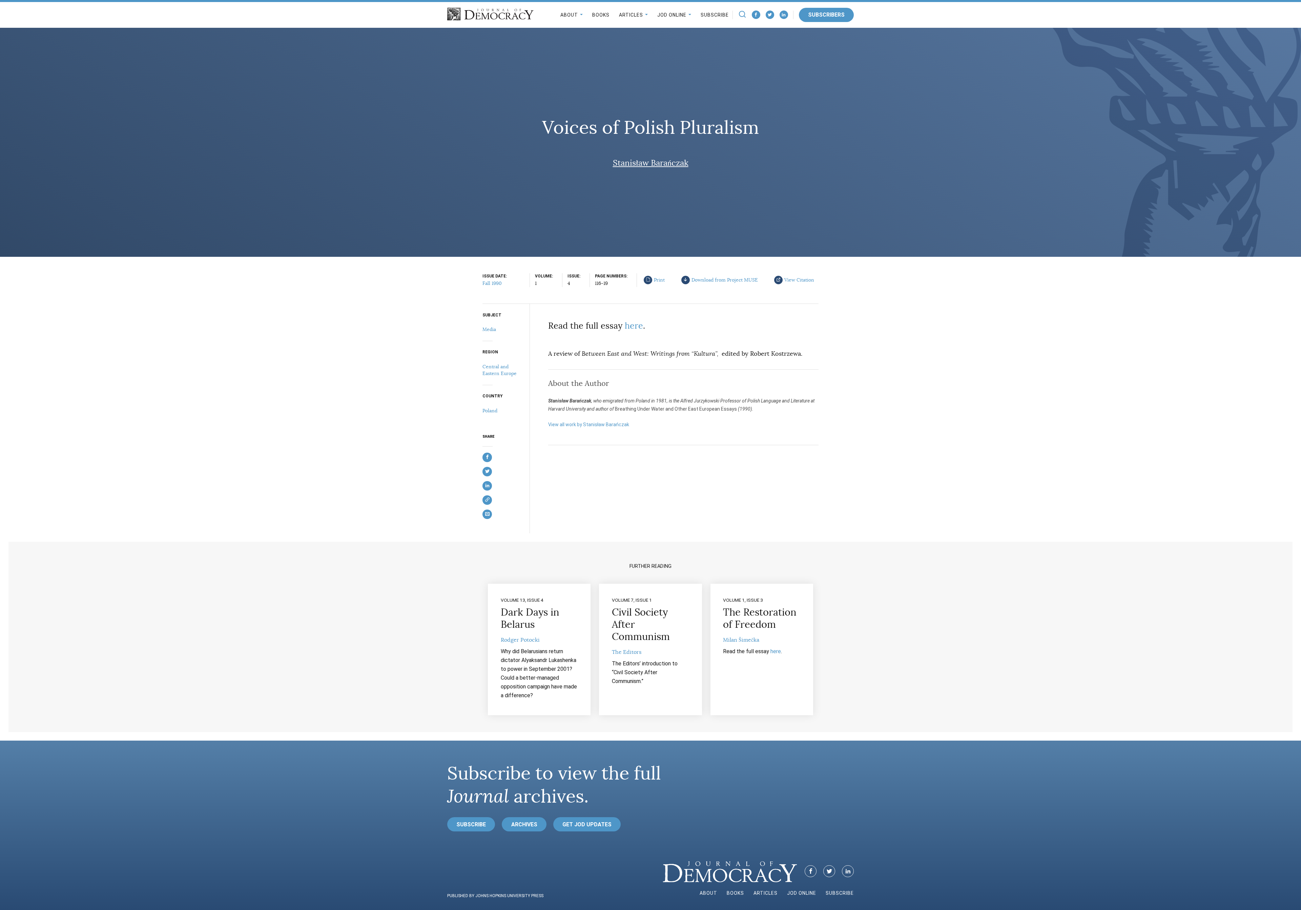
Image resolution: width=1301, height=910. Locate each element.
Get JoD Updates (587, 824)
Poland (489, 411)
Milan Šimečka (741, 640)
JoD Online (671, 15)
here (634, 325)
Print (659, 280)
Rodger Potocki (520, 640)
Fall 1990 (492, 283)
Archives (524, 824)
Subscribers (826, 15)
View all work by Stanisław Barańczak (588, 424)
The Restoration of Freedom (760, 618)
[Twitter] (770, 15)
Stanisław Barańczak (650, 163)
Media (489, 329)
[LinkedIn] (784, 15)
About (569, 15)
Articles (631, 15)
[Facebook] (756, 15)
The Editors (626, 652)
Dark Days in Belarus (530, 618)
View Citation (799, 280)
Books (601, 15)
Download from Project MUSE (724, 280)
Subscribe (715, 15)
